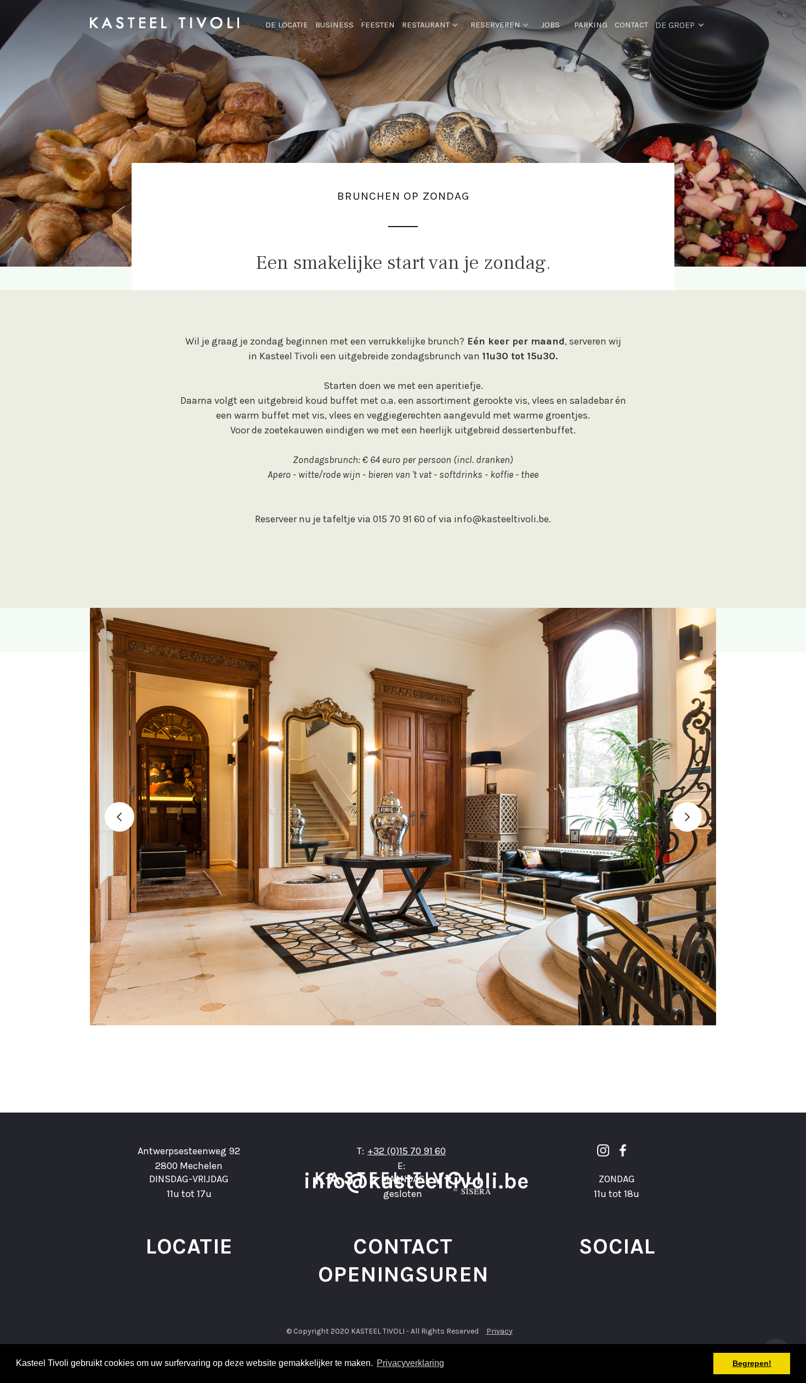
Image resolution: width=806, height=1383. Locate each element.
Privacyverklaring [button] (410, 1363)
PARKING (591, 25)
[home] (164, 22)
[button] (436, 22)
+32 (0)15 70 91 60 (406, 1151)
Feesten (378, 25)
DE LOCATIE (286, 25)
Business (334, 25)
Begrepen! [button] (752, 1363)
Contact (631, 25)
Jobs (550, 25)
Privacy (499, 1331)
